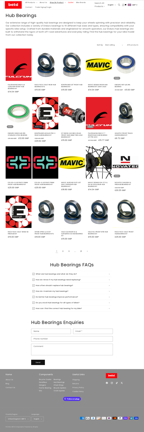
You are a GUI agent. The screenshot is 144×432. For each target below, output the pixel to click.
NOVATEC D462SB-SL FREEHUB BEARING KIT (123, 183)
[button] (31, 2)
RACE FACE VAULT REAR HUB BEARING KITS (45, 86)
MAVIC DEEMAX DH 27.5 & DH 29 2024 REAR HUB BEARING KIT (97, 184)
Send (38, 362)
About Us (9, 380)
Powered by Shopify (31, 427)
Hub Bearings (59, 382)
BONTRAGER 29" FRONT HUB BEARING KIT (71, 86)
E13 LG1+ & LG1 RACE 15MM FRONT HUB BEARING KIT (44, 183)
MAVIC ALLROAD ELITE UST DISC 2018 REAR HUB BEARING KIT (71, 184)
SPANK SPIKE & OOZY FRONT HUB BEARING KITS (44, 233)
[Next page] (87, 251)
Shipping (76, 380)
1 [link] (56, 251)
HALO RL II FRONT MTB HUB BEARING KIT (98, 233)
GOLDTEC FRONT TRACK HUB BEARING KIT (124, 134)
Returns (75, 383)
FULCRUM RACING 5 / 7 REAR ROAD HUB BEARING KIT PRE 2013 (97, 135)
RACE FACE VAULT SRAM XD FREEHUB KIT (18, 233)
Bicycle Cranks (45, 379)
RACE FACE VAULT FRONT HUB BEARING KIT (124, 233)
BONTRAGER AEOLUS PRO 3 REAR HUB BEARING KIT (45, 134)
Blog (7, 383)
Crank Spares (59, 391)
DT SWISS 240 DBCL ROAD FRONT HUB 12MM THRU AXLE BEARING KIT (72, 135)
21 (81, 251)
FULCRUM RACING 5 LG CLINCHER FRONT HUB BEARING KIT (16, 87)
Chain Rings (59, 385)
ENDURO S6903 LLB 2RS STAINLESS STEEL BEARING (17, 134)
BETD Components (18, 427)
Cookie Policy (78, 391)
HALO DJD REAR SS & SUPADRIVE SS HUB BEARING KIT (72, 234)
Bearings (57, 379)
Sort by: (100, 45)
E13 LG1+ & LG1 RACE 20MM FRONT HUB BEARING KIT (18, 183)
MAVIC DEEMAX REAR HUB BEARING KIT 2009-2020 (98, 86)
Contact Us (10, 387)
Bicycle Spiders (60, 388)
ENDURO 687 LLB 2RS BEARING (122, 86)
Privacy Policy (78, 387)
